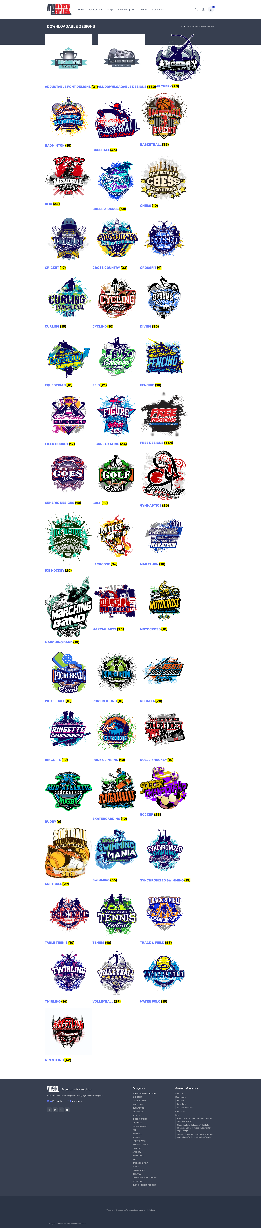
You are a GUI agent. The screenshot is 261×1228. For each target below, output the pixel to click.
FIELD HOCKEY (139, 1170)
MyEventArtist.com (78, 1223)
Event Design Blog (127, 9)
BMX (134, 1159)
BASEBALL (137, 1134)
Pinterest (61, 1109)
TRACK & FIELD (139, 1101)
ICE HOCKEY (138, 1112)
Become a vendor (184, 1108)
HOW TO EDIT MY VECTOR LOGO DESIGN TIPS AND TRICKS (194, 1120)
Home (81, 9)
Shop (110, 9)
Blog (177, 1115)
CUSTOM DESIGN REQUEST (144, 1185)
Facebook (49, 1109)
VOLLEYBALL (138, 1181)
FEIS (134, 1130)
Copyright (181, 1104)
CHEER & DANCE (140, 1119)
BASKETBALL (138, 1156)
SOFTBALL (137, 1137)
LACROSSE (137, 1123)
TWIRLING (137, 1148)
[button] (196, 9)
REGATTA (137, 1174)
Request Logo (95, 9)
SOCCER (136, 1115)
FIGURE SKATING (140, 1126)
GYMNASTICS (139, 1108)
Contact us (158, 9)
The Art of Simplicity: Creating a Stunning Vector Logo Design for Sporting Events (194, 1135)
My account (180, 1097)
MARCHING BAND (140, 1145)
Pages (144, 9)
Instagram (55, 1109)
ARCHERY (137, 1152)
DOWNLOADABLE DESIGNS (144, 1093)
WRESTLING (138, 1104)
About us (179, 1093)
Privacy (180, 1100)
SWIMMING (137, 1097)
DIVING (136, 1167)
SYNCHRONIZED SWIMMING (145, 1178)
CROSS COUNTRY (140, 1163)
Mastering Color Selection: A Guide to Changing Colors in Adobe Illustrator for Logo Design (194, 1128)
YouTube (67, 1109)
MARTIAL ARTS (139, 1141)
